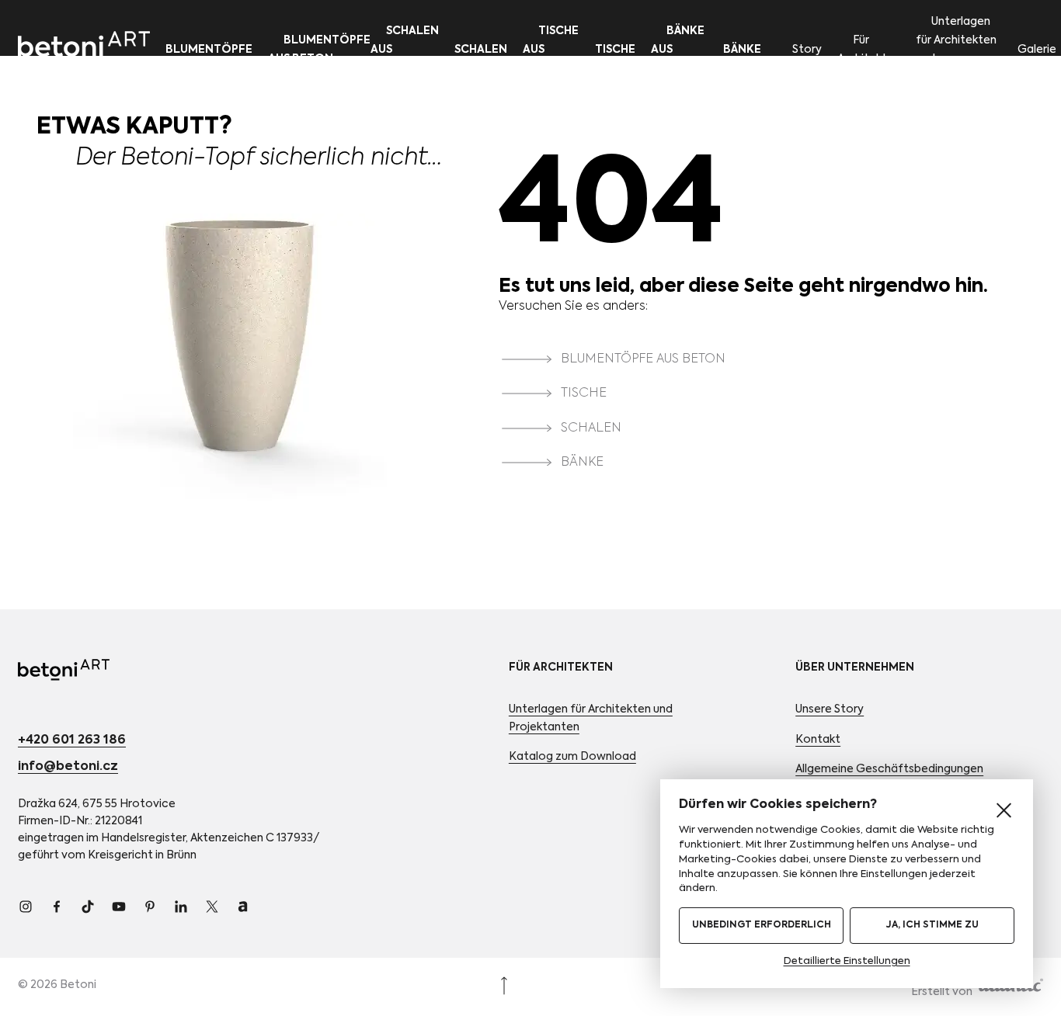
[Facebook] (56, 906)
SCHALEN (591, 428)
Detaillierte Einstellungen (847, 961)
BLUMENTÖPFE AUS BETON (643, 359)
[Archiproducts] (243, 906)
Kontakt (817, 739)
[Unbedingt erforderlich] (1003, 810)
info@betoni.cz (68, 767)
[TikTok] (88, 906)
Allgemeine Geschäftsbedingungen (889, 769)
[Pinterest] (150, 906)
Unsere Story (829, 709)
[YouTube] (119, 906)
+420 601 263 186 (72, 740)
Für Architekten (868, 49)
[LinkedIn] (181, 906)
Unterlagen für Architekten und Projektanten (956, 49)
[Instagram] (25, 906)
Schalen (480, 49)
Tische (615, 49)
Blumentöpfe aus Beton (319, 49)
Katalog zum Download (572, 756)
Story (807, 49)
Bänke (742, 49)
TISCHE (584, 394)
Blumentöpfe (208, 49)
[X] (212, 906)
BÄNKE (582, 462)
